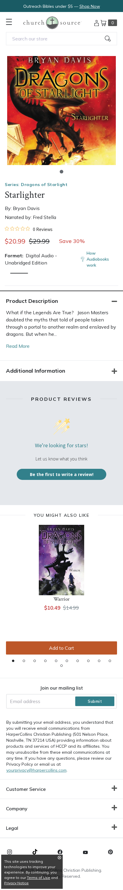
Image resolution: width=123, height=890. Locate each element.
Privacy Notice (16, 883)
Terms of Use (38, 877)
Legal (12, 828)
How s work (98, 259)
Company (16, 809)
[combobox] (61, 38)
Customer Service (26, 789)
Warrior (61, 599)
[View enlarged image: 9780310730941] (61, 110)
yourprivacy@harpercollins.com (36, 770)
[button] (61, 171)
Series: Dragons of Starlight (36, 184)
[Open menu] (9, 22)
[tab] (13, 661)
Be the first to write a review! (61, 474)
